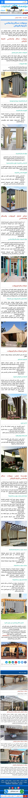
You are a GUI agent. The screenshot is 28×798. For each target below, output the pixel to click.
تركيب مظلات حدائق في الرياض (20, 796)
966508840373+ (5, 635)
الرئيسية (25, 17)
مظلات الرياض (18, 17)
